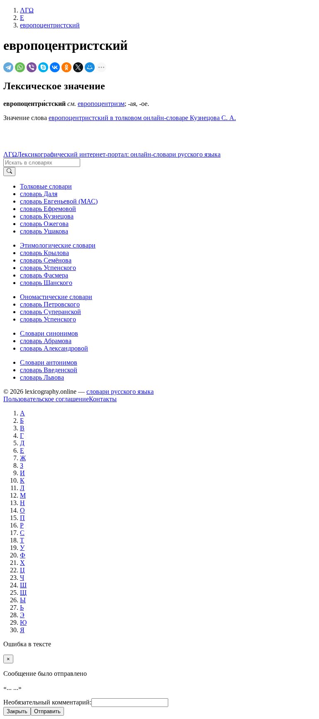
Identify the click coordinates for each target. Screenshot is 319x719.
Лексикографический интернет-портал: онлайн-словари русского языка (119, 154)
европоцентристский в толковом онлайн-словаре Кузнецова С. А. (142, 117)
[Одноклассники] (66, 67)
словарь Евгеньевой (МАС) (59, 201)
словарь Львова (42, 377)
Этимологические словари (58, 245)
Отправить (47, 711)
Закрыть (17, 711)
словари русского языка (120, 391)
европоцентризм (101, 103)
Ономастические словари (56, 296)
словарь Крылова (44, 252)
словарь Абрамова (45, 340)
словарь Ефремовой (48, 208)
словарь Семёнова (45, 260)
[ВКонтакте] (55, 67)
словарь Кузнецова (47, 216)
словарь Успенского (48, 267)
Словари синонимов (49, 333)
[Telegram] (8, 67)
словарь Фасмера (44, 275)
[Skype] (43, 67)
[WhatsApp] (20, 67)
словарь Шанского (46, 282)
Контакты (103, 398)
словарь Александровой (54, 348)
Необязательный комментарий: (47, 702)
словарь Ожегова (44, 223)
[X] (78, 67)
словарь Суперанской (50, 311)
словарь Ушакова (44, 231)
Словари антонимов (48, 362)
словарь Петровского (50, 304)
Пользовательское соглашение (46, 398)
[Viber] (32, 67)
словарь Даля (38, 193)
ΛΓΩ (10, 154)
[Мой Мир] (90, 67)
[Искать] (9, 171)
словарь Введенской (48, 369)
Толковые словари (46, 186)
